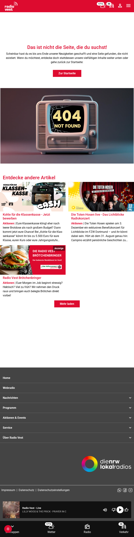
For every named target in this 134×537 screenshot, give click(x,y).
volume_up (105, 509)
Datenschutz (26, 490)
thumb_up (126, 510)
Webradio (9, 388)
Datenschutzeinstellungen (54, 490)
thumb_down (114, 510)
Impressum (8, 490)
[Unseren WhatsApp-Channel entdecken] (119, 490)
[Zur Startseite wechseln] (11, 6)
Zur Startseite (67, 73)
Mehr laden (67, 303)
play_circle (120, 510)
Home (6, 378)
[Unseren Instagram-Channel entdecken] (130, 490)
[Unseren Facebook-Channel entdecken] (125, 490)
